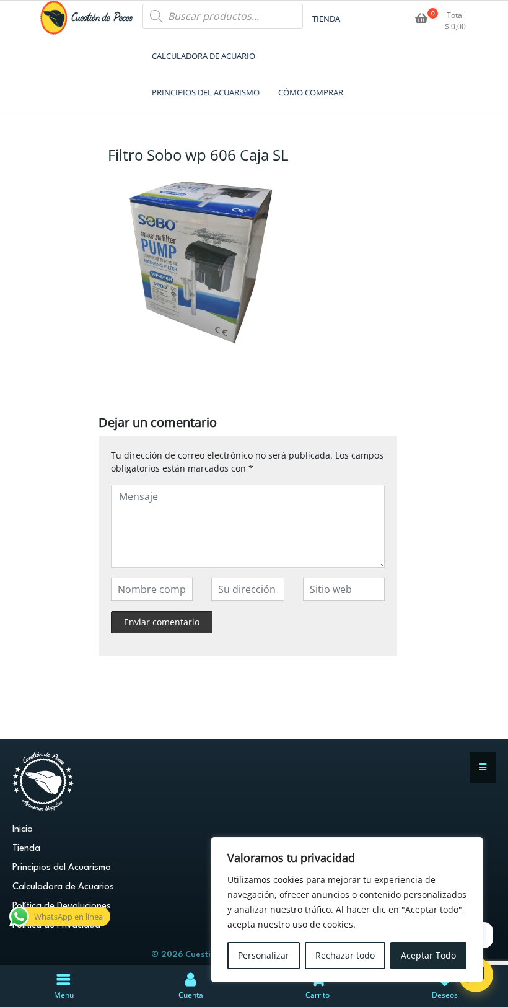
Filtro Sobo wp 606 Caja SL (198, 154)
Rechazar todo (345, 955)
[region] (347, 909)
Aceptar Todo (428, 955)
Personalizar (263, 955)
